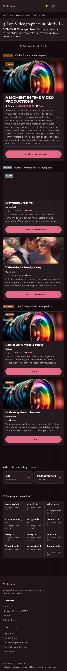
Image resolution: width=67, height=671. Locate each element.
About (6, 606)
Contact (7, 615)
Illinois (19, 15)
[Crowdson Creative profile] (33, 186)
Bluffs (27, 15)
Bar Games (9, 651)
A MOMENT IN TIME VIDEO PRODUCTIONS (29, 99)
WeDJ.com (8, 15)
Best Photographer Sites (15, 642)
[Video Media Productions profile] (33, 250)
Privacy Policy (10, 620)
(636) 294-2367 (26, 106)
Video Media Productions (23, 267)
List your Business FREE (15, 611)
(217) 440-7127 (16, 352)
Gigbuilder (8, 633)
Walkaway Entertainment (22, 412)
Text (39, 106)
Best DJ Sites (10, 638)
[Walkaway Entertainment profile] (33, 394)
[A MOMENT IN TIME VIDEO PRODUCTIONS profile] (33, 76)
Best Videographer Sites (15, 647)
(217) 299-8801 (16, 210)
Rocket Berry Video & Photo (24, 344)
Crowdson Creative (19, 202)
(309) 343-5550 (16, 275)
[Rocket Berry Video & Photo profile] (33, 326)
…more (36, 143)
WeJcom (9, 6)
